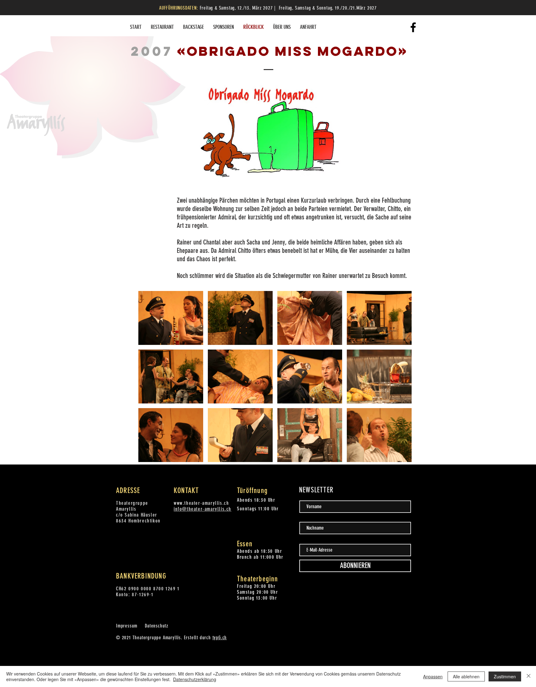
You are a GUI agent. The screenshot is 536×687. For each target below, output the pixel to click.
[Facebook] (413, 27)
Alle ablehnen (466, 676)
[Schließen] (528, 676)
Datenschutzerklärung (194, 679)
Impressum (126, 626)
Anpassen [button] (433, 676)
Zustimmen (505, 676)
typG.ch (219, 638)
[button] (170, 318)
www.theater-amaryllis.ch (201, 503)
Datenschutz (156, 626)
